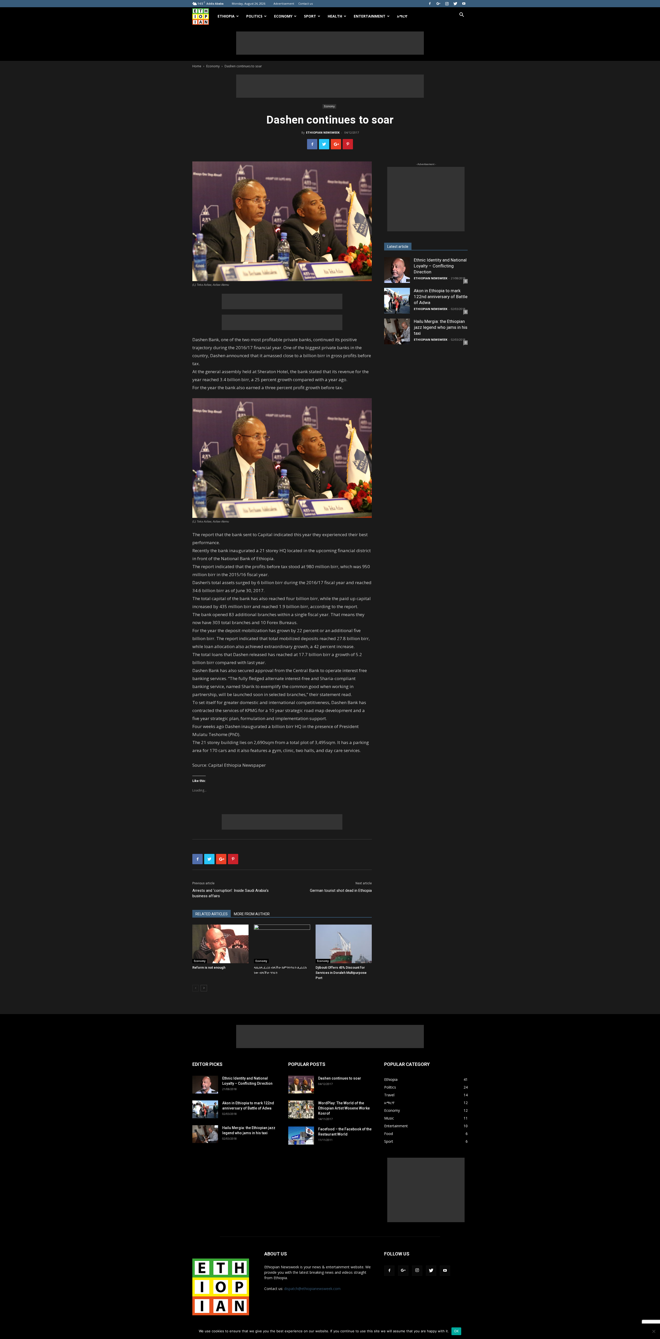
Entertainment (369, 16)
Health (335, 16)
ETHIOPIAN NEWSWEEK (323, 132)
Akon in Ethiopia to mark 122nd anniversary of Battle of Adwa (440, 296)
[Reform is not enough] (220, 944)
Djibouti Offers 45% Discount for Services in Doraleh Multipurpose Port (341, 973)
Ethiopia (226, 16)
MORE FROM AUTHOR (252, 914)
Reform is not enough (208, 967)
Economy (283, 16)
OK (456, 1331)
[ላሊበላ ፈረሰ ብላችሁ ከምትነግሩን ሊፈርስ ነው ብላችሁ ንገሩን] (282, 944)
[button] (461, 15)
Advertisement (284, 3)
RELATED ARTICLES (211, 914)
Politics (254, 16)
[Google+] (438, 3)
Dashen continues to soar (339, 1078)
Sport (310, 16)
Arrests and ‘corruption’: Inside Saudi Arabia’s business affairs (230, 893)
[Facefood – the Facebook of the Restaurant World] (301, 1135)
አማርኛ (402, 16)
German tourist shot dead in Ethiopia (341, 890)
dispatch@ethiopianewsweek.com (312, 1288)
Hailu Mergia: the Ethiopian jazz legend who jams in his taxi (440, 327)
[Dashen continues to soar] (301, 1084)
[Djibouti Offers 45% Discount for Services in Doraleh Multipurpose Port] (344, 944)
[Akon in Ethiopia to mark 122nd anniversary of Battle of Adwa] (397, 301)
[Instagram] (447, 3)
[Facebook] (430, 3)
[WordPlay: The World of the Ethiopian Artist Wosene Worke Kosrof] (301, 1109)
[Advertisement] (330, 43)
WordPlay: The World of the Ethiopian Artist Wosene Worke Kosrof (344, 1108)
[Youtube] (464, 3)
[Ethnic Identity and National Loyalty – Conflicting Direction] (397, 270)
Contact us (305, 3)
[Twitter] (455, 3)
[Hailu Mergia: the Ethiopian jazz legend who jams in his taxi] (397, 331)
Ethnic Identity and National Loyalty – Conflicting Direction (440, 265)
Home (196, 66)
